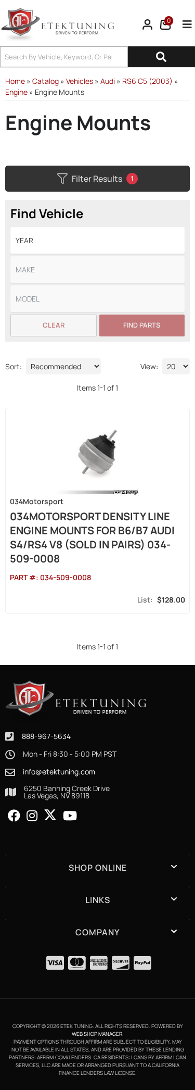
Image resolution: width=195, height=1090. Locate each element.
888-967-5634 (46, 736)
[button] (97, 56)
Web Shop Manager (97, 1033)
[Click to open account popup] (147, 24)
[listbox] (97, 240)
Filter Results (103, 178)
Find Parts (141, 325)
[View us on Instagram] (32, 816)
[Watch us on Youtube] (70, 816)
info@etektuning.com (59, 771)
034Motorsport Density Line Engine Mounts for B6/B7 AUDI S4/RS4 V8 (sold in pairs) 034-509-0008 (92, 537)
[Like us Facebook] (14, 816)
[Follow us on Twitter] (50, 815)
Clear (53, 325)
